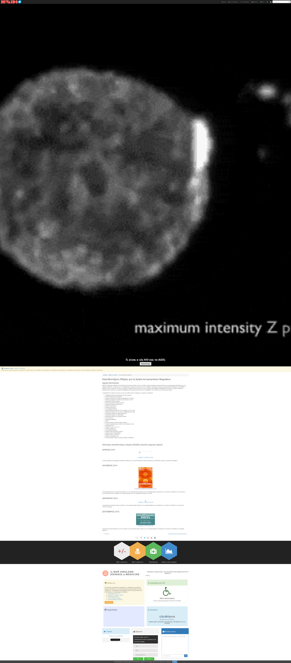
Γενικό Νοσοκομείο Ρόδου (114, 598)
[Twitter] (267, 2)
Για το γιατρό (245, 2)
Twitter (109, 631)
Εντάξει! (174, 661)
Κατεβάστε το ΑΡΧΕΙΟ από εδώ (145, 502)
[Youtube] (271, 2)
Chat (263, 2)
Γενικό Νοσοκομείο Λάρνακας (115, 599)
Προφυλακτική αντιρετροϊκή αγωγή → (178, 533)
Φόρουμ (255, 2)
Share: (137, 537)
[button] (145, 363)
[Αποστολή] (185, 655)
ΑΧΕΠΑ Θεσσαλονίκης (113, 596)
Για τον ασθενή (233, 2)
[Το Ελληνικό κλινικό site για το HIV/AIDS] (11, 2)
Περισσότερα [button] (109, 602)
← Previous (106, 533)
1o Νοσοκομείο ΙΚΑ (114, 593)
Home (224, 2)
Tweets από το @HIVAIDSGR (116, 636)
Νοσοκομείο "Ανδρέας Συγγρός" (116, 595)
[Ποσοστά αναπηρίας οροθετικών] (167, 594)
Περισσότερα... (169, 661)
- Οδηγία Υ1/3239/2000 (14, 368)
